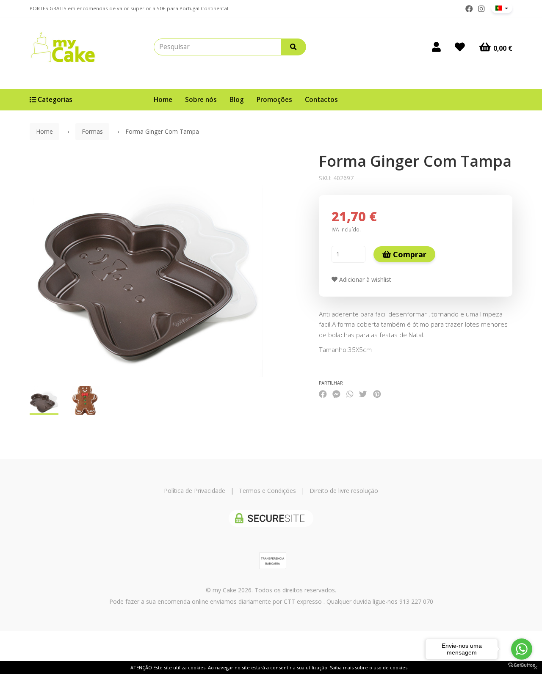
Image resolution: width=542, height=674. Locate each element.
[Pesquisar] (293, 47)
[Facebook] (469, 9)
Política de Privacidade (194, 491)
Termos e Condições (267, 491)
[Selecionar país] (501, 8)
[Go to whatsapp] (521, 649)
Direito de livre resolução (344, 491)
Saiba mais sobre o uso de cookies (368, 667)
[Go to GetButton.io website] (521, 665)
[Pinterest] (377, 394)
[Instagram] (481, 9)
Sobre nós (201, 99)
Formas (92, 131)
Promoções (274, 99)
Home (163, 99)
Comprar (408, 254)
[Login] (436, 47)
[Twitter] (363, 394)
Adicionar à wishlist (364, 279)
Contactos (321, 99)
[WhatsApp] (349, 394)
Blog (237, 99)
